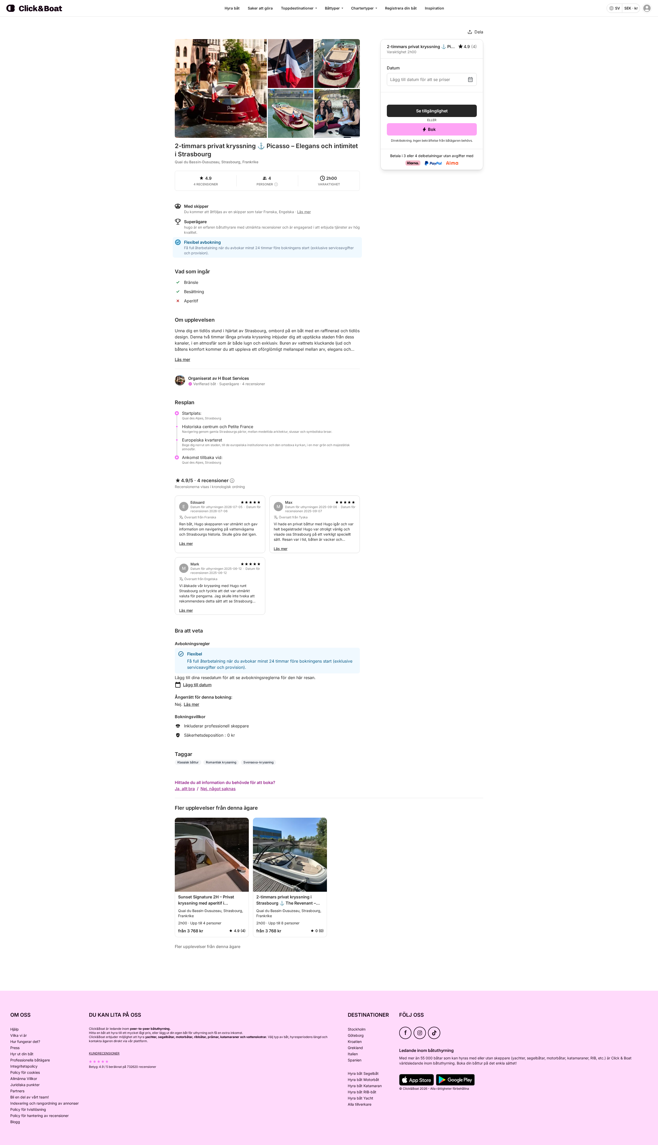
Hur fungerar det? (25, 1041)
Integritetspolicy (24, 1066)
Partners (17, 1091)
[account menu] (647, 8)
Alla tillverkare (359, 1104)
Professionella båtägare (30, 1060)
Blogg (15, 1122)
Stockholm (356, 1029)
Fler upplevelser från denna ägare (207, 946)
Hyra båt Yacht (360, 1098)
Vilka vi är (18, 1035)
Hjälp (14, 1029)
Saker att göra (260, 8)
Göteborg (356, 1035)
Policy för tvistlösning (28, 1109)
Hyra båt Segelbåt (363, 1073)
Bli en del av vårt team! (29, 1097)
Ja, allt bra (185, 788)
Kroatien (355, 1041)
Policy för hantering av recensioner (39, 1115)
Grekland (355, 1047)
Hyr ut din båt (21, 1054)
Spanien (354, 1060)
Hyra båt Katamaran (365, 1086)
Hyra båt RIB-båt (362, 1092)
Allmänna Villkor (23, 1078)
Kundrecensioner (104, 1053)
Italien (353, 1054)
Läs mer (182, 359)
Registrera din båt (401, 8)
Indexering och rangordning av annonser (44, 1103)
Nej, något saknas (218, 788)
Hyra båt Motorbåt (363, 1079)
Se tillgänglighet (432, 110)
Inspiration (434, 8)
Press (15, 1047)
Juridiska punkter (25, 1085)
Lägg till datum (197, 684)
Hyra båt (232, 8)
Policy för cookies (25, 1072)
